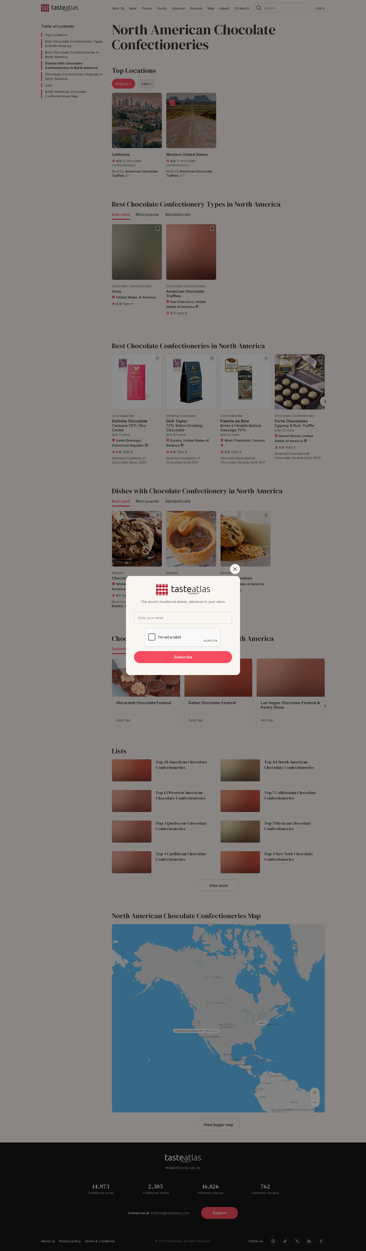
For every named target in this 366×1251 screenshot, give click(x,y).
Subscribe (183, 657)
